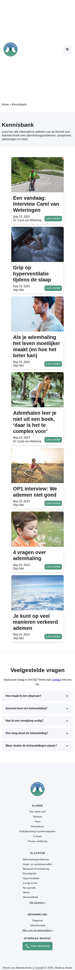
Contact (37, 836)
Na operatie (29, 887)
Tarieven (37, 816)
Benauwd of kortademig (36, 868)
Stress (26, 892)
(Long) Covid (30, 883)
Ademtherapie (37, 925)
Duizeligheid (29, 873)
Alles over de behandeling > (37, 930)
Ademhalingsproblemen (36, 859)
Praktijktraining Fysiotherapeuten (37, 831)
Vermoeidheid (30, 897)
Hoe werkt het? (37, 811)
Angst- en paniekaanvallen (37, 864)
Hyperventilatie (31, 878)
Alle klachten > (37, 902)
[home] (10, 49)
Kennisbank (37, 826)
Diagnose (37, 920)
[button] (67, 49)
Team (38, 821)
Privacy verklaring (37, 841)
